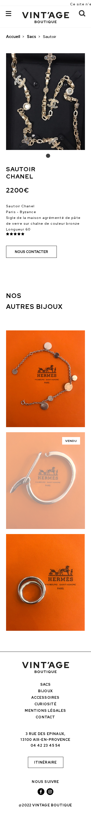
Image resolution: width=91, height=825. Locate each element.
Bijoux (45, 691)
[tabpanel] (45, 101)
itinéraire (45, 762)
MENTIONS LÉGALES (45, 710)
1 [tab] (45, 156)
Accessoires (45, 697)
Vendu (71, 441)
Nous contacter (31, 252)
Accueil (13, 36)
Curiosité (45, 704)
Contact (45, 717)
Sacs (31, 36)
